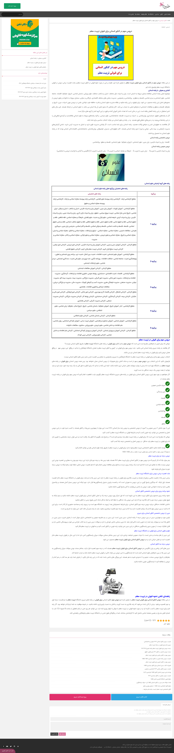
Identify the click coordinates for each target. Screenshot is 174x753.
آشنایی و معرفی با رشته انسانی (38, 58)
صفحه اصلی (167, 14)
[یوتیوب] (7, 746)
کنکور (161, 14)
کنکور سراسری (163, 21)
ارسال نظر (62, 734)
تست (44, 79)
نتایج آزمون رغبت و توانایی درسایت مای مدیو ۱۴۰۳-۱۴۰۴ (32, 92)
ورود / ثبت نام (12, 6)
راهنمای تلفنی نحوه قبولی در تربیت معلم (36, 67)
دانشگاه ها (151, 14)
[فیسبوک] (3, 746)
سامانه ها (137, 14)
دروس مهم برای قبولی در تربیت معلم (36, 63)
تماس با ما (131, 14)
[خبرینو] (164, 10)
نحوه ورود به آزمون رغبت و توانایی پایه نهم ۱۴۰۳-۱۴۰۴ (32, 97)
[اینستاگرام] (14, 746)
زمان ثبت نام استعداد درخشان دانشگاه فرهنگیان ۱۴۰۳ (32, 83)
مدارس (157, 14)
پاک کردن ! (54, 734)
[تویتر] (10, 746)
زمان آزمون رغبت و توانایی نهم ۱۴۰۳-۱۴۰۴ (35, 88)
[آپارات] (18, 746)
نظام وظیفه (144, 14)
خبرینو (157, 745)
